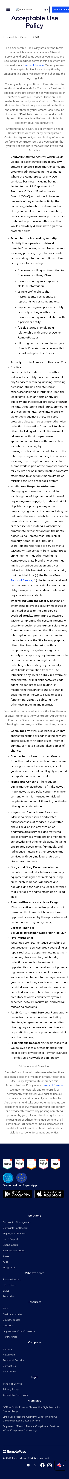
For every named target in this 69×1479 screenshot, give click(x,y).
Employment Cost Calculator (19, 1331)
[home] (26, 9)
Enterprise (8, 1296)
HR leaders (9, 1285)
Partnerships (10, 1336)
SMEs (6, 1290)
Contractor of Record (15, 1227)
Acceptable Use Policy (15, 1395)
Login (45, 9)
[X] (35, 1465)
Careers (7, 1349)
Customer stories (12, 1314)
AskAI (6, 1256)
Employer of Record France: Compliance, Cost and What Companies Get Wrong (31, 1428)
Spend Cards (10, 1244)
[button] (8, 9)
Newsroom (9, 1354)
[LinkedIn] (28, 1465)
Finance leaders (12, 1279)
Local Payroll (10, 1239)
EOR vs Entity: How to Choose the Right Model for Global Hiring (32, 1409)
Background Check (14, 1250)
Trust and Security (13, 1360)
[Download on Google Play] (17, 1193)
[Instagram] (49, 1465)
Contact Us (9, 1365)
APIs (5, 1261)
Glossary (8, 1325)
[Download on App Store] (49, 1193)
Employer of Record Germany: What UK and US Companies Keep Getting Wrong (30, 1418)
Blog (5, 1308)
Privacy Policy (11, 1389)
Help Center (9, 1371)
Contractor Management (17, 1222)
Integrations (10, 1267)
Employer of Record (14, 1233)
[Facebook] (42, 1465)
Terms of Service (33, 65)
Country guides (11, 1319)
